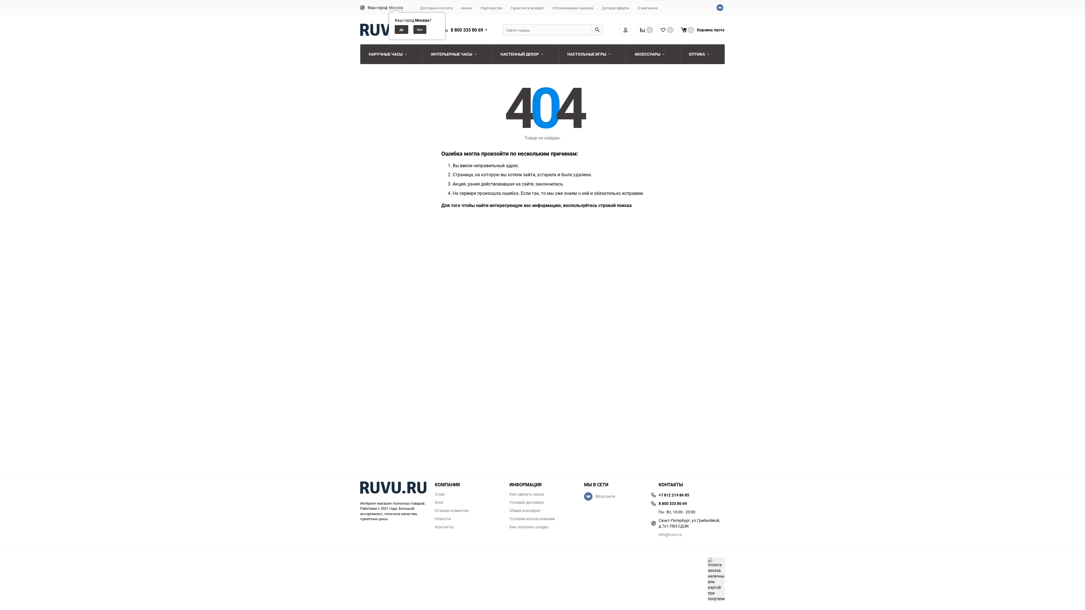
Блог (439, 502)
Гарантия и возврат (527, 7)
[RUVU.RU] (393, 488)
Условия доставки (526, 502)
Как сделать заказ (526, 494)
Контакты (444, 527)
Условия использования (532, 519)
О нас (440, 494)
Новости (443, 519)
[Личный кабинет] (625, 30)
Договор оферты (615, 7)
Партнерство (491, 7)
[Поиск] (597, 30)
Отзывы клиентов (451, 511)
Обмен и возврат (525, 511)
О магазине (648, 7)
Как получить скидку (529, 527)
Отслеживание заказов (573, 7)
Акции (466, 7)
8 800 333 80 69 (467, 30)
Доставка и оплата (436, 7)
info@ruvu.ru (670, 534)
